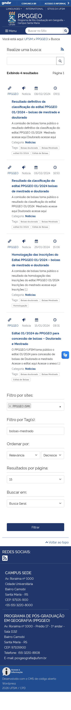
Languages (13, 8)
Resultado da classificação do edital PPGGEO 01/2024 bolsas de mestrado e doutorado (35, 185)
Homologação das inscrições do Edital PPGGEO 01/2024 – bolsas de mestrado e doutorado (36, 259)
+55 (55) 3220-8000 (19, 605)
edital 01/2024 (21, 153)
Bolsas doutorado (29, 147)
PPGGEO (13, 94)
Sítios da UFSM (56, 8)
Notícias (30, 142)
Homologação (20, 305)
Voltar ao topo (58, 542)
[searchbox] (33, 406)
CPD (23, 688)
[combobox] (35, 406)
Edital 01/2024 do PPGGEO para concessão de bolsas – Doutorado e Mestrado (36, 338)
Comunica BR (29, 3)
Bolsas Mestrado (50, 147)
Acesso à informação (57, 3)
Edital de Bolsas (40, 153)
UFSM (13, 688)
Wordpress (9, 683)
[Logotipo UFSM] (12, 17)
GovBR (6, 3)
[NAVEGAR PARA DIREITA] (68, 3)
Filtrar (36, 527)
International (34, 8)
